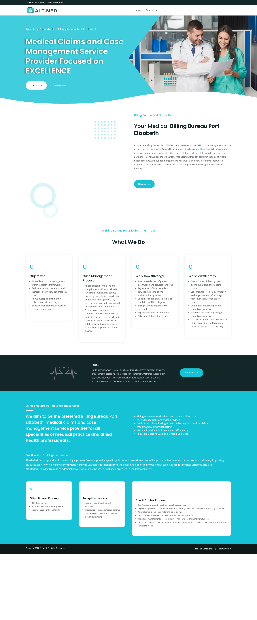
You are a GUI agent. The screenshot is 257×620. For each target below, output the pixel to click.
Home (138, 10)
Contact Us (151, 10)
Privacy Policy (225, 548)
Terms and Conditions (202, 548)
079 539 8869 (38, 2)
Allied (202, 149)
